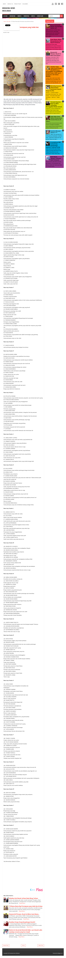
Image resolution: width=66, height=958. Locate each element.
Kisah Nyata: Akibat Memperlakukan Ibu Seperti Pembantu (55, 41)
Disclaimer (25, 4)
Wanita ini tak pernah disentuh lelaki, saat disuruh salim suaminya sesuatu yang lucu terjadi (25, 931)
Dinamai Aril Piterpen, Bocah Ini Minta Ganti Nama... (24, 914)
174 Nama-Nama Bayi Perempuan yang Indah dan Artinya (25, 906)
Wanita (19, 16)
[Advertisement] (17, 45)
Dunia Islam (40, 16)
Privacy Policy (17, 4)
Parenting (26, 16)
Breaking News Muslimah (8, 9)
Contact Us (10, 4)
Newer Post (5, 945)
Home (6, 16)
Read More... (22, 903)
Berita (33, 16)
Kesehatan (12, 16)
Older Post (40, 945)
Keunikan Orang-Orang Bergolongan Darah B (22, 922)
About (4, 4)
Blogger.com (60, 953)
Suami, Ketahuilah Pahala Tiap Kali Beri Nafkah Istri (56, 26)
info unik (7, 32)
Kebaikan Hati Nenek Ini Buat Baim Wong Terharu (23, 898)
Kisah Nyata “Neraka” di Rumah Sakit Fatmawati (55, 158)
